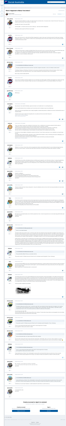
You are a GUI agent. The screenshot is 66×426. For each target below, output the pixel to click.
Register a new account (21, 410)
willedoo (10, 158)
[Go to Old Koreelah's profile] (10, 304)
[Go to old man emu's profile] (10, 66)
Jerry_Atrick (12, 13)
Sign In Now (49, 410)
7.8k (10, 132)
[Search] (64, 2)
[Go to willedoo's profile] (10, 161)
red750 (10, 35)
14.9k (10, 44)
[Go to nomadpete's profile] (10, 107)
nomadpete (9, 103)
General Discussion (18, 14)
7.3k (10, 180)
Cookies (37, 422)
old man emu (10, 62)
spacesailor (10, 171)
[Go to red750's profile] (10, 39)
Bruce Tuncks (10, 48)
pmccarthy (9, 185)
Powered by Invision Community (35, 424)
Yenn (10, 198)
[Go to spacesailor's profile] (10, 175)
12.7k (10, 233)
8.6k (10, 112)
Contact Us (33, 422)
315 (10, 99)
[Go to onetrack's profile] (10, 127)
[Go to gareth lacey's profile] (10, 94)
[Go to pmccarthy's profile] (10, 188)
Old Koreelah (10, 300)
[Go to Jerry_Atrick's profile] (7, 14)
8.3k (10, 257)
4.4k (10, 309)
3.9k (10, 383)
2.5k (10, 270)
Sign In (2, 0)
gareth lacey (10, 90)
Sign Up (2, 2)
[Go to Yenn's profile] (10, 201)
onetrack (10, 123)
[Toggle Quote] (16, 65)
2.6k (10, 57)
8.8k (10, 27)
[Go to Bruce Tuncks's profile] (10, 52)
